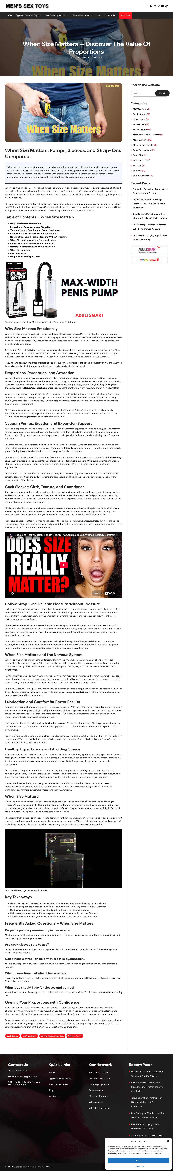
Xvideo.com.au (96, 1102)
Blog (99, 15)
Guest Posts (139, 119)
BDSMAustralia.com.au (100, 1078)
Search (162, 93)
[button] (168, 1141)
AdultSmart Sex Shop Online (40, 1167)
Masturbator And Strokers (146, 134)
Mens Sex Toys (140, 139)
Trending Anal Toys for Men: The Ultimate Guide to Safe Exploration (146, 1102)
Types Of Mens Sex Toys (27, 15)
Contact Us (140, 1166)
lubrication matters (55, 723)
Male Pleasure (140, 129)
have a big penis (13, 366)
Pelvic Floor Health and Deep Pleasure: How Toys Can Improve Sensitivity (149, 203)
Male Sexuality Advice (55, 15)
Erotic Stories (140, 114)
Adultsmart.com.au (98, 1072)
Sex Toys (137, 170)
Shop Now (125, 15)
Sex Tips (137, 165)
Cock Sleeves (12, 1036)
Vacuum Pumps (74, 1036)
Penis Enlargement (142, 150)
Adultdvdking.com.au (99, 1108)
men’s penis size (29, 1036)
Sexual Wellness (141, 175)
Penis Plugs (138, 155)
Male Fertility (139, 124)
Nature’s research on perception (41, 387)
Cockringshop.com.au (99, 1084)
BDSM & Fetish (140, 109)
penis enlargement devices (52, 1036)
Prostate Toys (140, 160)
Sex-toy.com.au (96, 1090)
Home (9, 15)
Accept (138, 1160)
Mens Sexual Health (81, 15)
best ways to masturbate (75, 692)
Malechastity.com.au (99, 1096)
